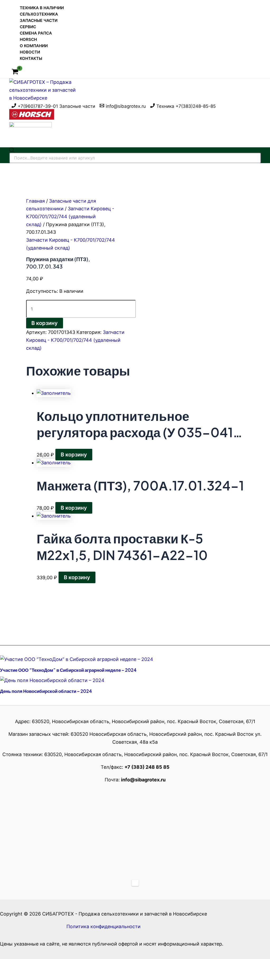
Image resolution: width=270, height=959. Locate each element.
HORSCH (28, 39)
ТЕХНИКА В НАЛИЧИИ (42, 7)
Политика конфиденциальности (103, 926)
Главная (35, 201)
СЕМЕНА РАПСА (36, 33)
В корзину (44, 323)
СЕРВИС (28, 26)
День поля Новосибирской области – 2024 (46, 691)
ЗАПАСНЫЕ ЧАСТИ (38, 20)
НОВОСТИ (30, 52)
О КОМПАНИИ (34, 45)
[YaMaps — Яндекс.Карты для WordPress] (135, 883)
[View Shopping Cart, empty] (15, 72)
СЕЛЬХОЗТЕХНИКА (39, 14)
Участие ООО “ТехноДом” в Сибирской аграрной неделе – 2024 (68, 670)
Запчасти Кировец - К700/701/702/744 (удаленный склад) (70, 216)
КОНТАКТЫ (31, 58)
